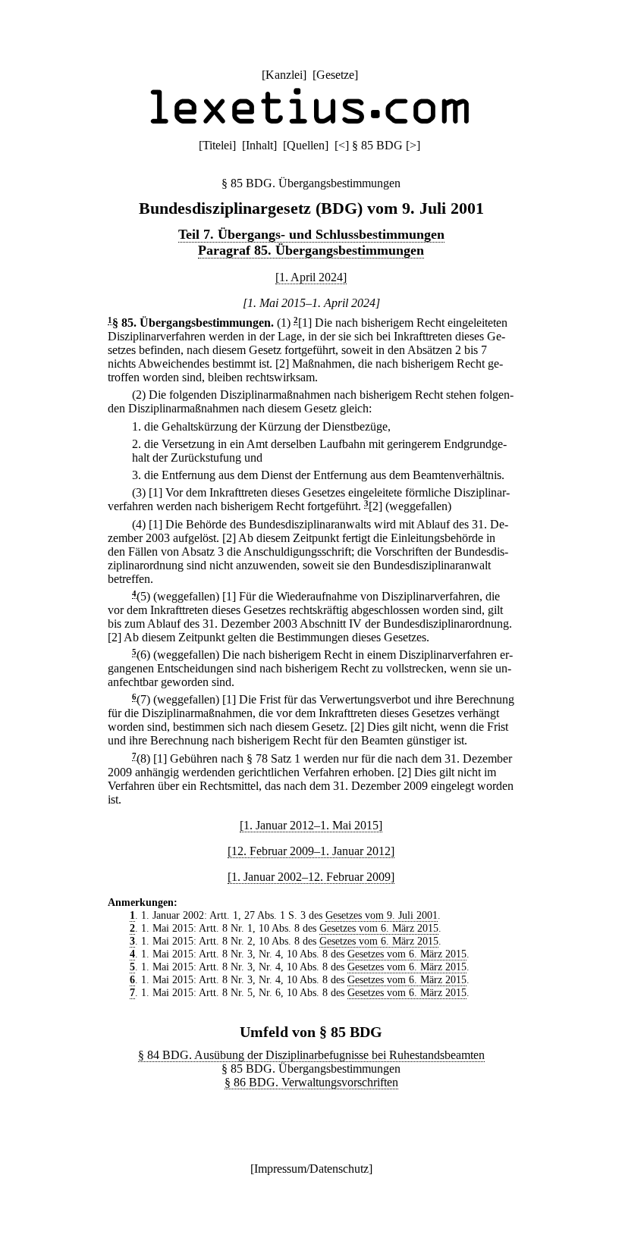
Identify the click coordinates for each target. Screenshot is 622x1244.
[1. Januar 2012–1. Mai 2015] (311, 825)
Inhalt (259, 145)
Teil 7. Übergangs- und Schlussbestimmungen (311, 234)
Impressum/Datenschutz (311, 1168)
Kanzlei (284, 74)
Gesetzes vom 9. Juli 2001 (381, 915)
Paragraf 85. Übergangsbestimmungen (311, 250)
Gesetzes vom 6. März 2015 (378, 928)
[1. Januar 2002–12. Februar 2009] (311, 876)
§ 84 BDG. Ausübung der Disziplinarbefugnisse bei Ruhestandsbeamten (311, 1054)
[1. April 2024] (311, 277)
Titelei (217, 145)
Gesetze (335, 74)
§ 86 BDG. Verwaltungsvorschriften (311, 1082)
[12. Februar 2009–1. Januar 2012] (311, 850)
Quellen (306, 145)
